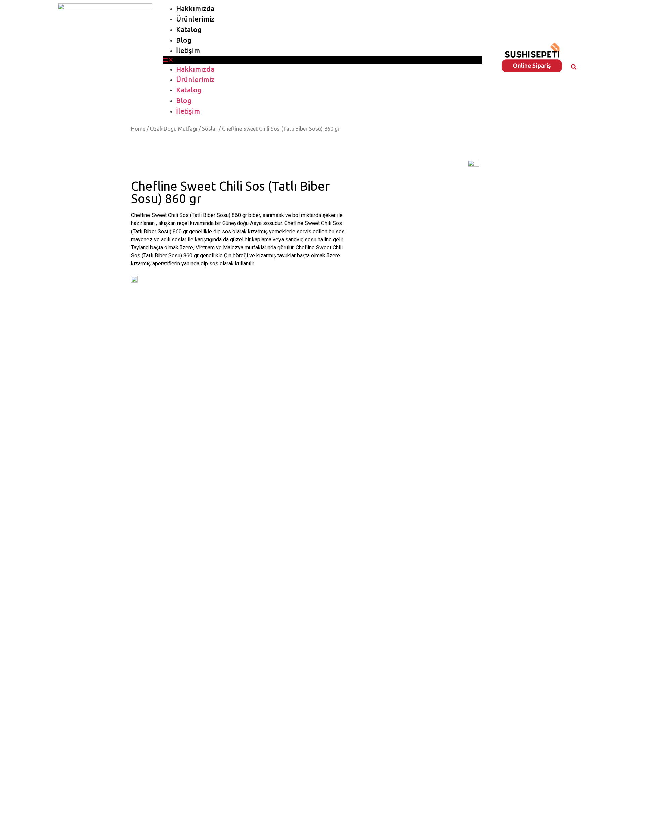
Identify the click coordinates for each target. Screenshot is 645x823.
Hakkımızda (195, 8)
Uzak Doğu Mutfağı (173, 129)
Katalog (189, 29)
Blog (183, 40)
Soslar (209, 129)
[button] (322, 60)
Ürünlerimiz (195, 19)
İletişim (188, 50)
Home (138, 129)
